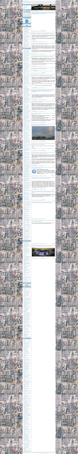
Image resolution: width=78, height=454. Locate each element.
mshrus (38, 99)
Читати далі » (44, 30)
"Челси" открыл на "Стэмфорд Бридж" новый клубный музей (42, 75)
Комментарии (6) (44, 41)
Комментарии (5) (44, 150)
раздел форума (44, 172)
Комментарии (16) (45, 258)
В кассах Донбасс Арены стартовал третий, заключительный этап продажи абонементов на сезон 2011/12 (43, 13)
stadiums (38, 41)
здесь (50, 117)
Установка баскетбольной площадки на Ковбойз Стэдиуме (42, 202)
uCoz (26, 453)
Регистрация (39, 3)
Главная (36, 3)
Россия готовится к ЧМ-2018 (37, 221)
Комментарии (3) (44, 122)
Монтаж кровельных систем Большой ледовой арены (41, 178)
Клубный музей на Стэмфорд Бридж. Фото (39, 68)
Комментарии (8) (44, 99)
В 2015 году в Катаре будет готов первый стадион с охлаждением (43, 33)
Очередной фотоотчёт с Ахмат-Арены (39, 144)
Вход (42, 3)
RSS (29, 1)
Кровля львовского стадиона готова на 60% (40, 153)
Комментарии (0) (44, 66)
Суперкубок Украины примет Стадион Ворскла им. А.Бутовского (43, 56)
